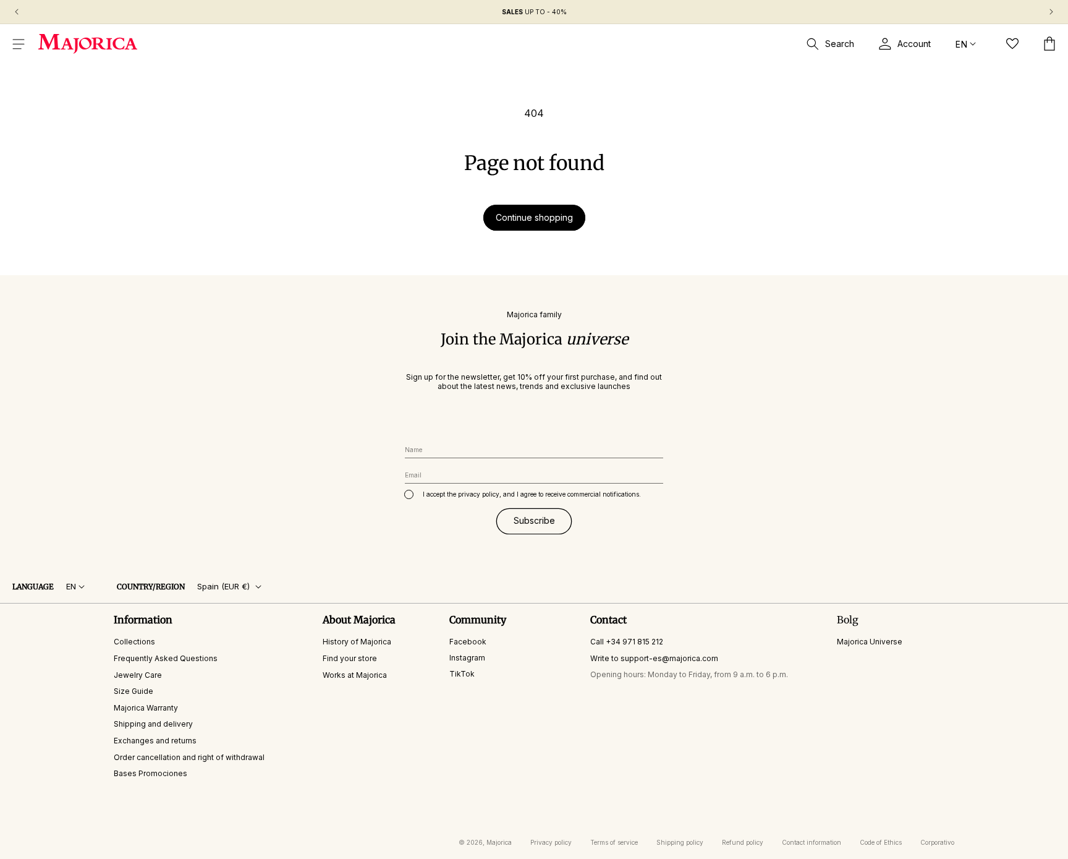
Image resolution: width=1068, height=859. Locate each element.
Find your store (350, 658)
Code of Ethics (881, 842)
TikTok (462, 673)
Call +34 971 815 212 (626, 642)
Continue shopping (534, 217)
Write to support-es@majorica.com (654, 658)
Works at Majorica (355, 675)
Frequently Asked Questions (166, 658)
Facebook (467, 642)
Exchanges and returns (155, 740)
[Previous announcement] (16, 12)
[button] (18, 44)
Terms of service (614, 842)
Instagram (467, 657)
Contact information (811, 842)
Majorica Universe (869, 642)
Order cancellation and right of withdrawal (189, 757)
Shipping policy (679, 842)
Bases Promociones (150, 774)
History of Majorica (357, 642)
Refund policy (742, 842)
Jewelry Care (138, 675)
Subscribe (534, 521)
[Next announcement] (1051, 12)
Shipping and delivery (153, 724)
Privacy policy (551, 842)
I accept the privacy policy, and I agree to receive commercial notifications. (532, 494)
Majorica (499, 842)
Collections (134, 642)
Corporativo (937, 842)
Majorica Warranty (146, 707)
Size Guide (133, 691)
